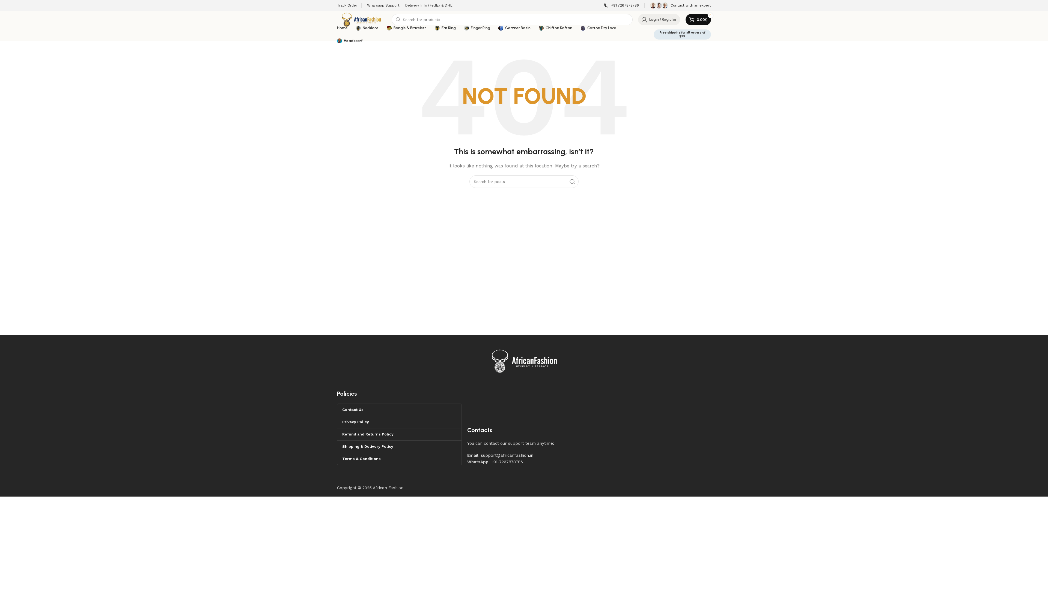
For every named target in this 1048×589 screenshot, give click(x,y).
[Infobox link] (621, 5)
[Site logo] (361, 19)
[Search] (572, 181)
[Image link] (524, 360)
